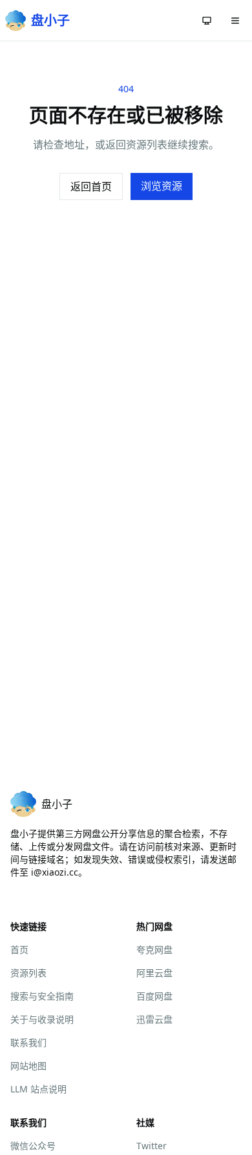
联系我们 (28, 1042)
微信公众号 (33, 1146)
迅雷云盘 (154, 1019)
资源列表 (28, 973)
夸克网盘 (154, 949)
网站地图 (28, 1066)
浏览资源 (161, 186)
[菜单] (235, 20)
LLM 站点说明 (38, 1089)
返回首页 (91, 186)
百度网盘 (154, 996)
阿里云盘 (154, 973)
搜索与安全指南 (42, 996)
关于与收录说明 (42, 1019)
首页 (19, 949)
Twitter (151, 1146)
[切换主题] (206, 20)
